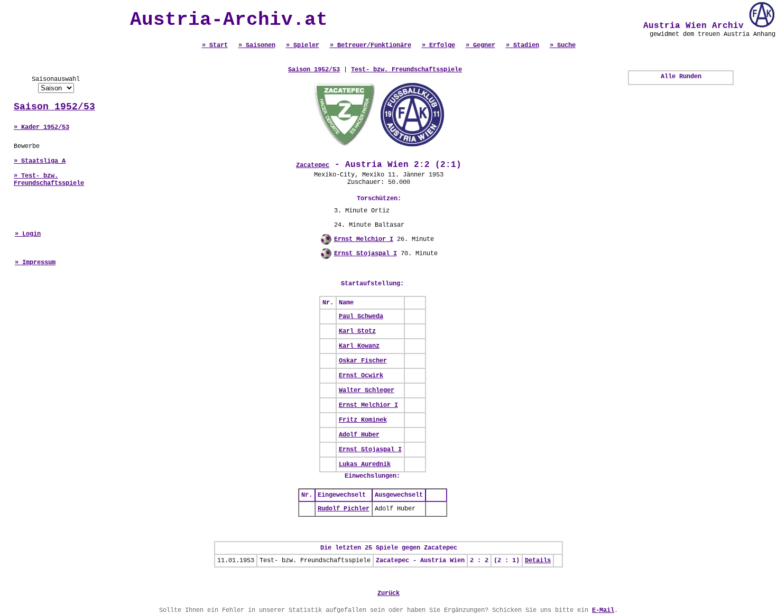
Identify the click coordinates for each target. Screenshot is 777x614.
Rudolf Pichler (343, 509)
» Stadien (522, 45)
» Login (28, 234)
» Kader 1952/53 (41, 127)
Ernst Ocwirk (361, 375)
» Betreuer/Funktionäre (370, 45)
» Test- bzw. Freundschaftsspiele (49, 179)
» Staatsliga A (40, 161)
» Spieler (302, 45)
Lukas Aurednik (365, 464)
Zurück (388, 593)
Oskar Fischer (363, 361)
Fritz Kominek (363, 420)
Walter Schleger (366, 390)
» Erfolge (438, 45)
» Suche (563, 45)
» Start (215, 45)
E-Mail (603, 610)
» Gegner (480, 45)
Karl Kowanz (359, 346)
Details (538, 560)
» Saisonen (256, 45)
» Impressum (35, 262)
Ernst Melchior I (363, 239)
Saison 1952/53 (54, 106)
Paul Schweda (361, 316)
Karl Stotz (357, 331)
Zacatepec (312, 165)
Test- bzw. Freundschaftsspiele (406, 69)
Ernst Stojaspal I (365, 253)
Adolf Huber (359, 435)
